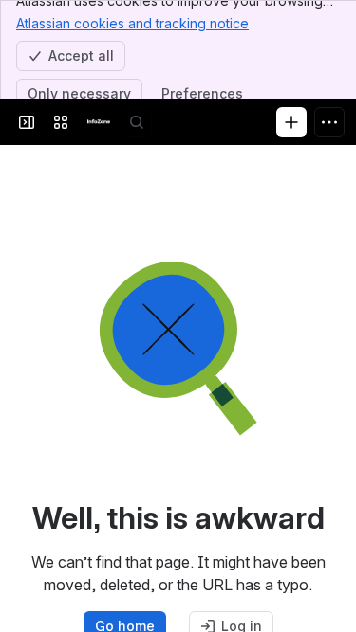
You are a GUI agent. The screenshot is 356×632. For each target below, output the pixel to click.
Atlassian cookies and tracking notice (132, 23)
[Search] (137, 122)
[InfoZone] (99, 122)
